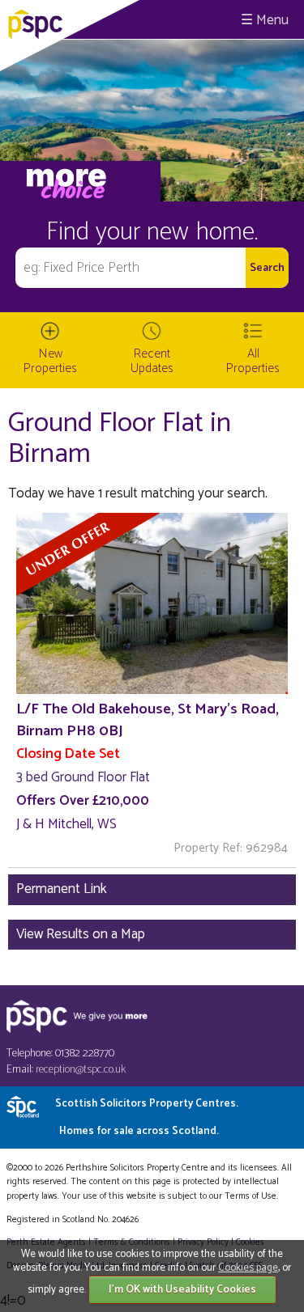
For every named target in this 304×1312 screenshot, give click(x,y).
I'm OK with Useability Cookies (182, 1289)
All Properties (253, 361)
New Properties (50, 361)
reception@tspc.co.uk (81, 1069)
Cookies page (248, 1267)
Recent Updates (152, 361)
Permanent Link (61, 889)
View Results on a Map (80, 934)
